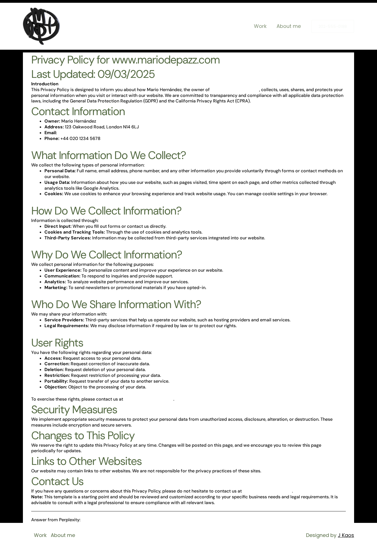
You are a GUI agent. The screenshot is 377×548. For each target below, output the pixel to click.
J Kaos (346, 535)
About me (289, 26)
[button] (332, 26)
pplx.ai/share (95, 520)
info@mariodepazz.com (82, 133)
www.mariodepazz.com (235, 89)
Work (260, 26)
